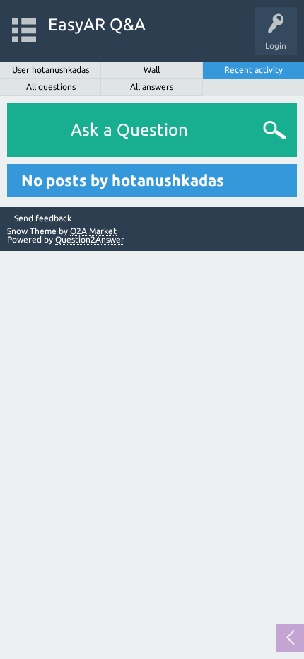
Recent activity (253, 69)
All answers (151, 86)
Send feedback (42, 218)
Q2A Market (93, 230)
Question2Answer (89, 239)
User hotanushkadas (50, 69)
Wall (152, 69)
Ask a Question (129, 129)
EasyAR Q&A (97, 24)
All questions (51, 86)
